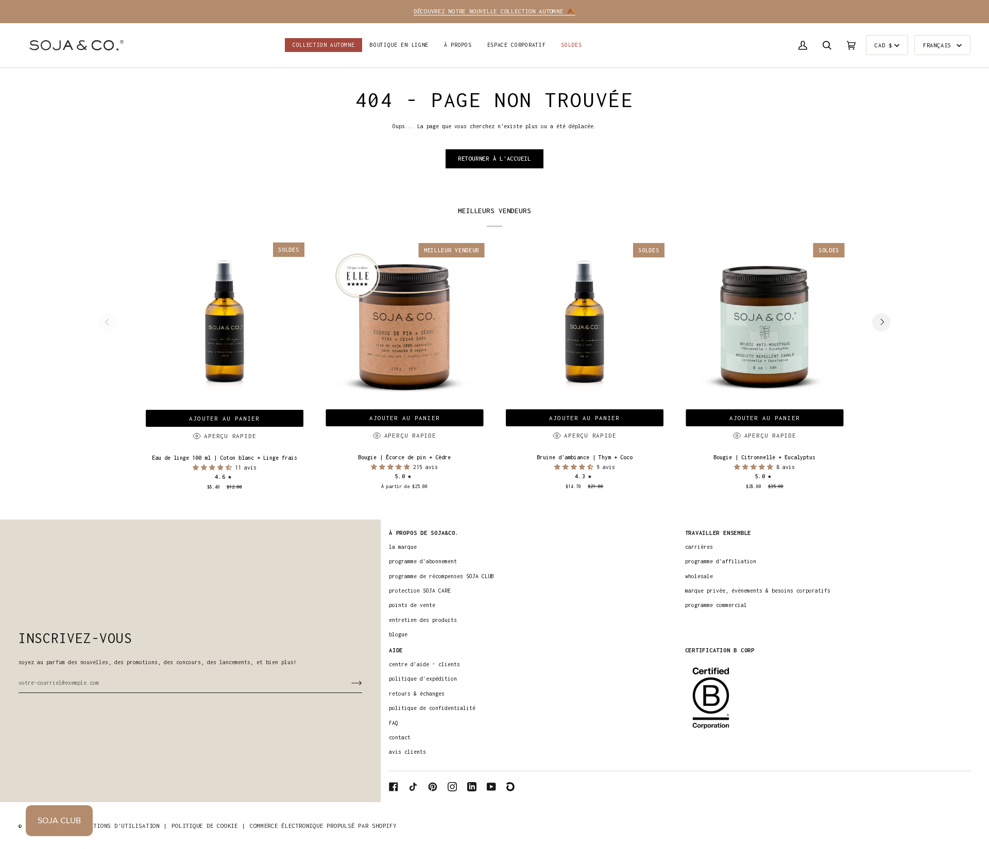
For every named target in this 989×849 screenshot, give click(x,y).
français (938, 45)
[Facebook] (393, 786)
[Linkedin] (471, 786)
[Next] (881, 322)
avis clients (407, 752)
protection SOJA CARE (420, 590)
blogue (398, 634)
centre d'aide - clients (424, 664)
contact (400, 737)
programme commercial (716, 605)
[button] (399, 45)
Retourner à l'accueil (494, 158)
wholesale (699, 576)
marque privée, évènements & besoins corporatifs (757, 590)
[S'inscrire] (348, 682)
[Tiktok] (413, 786)
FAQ (393, 723)
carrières (699, 547)
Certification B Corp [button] (720, 650)
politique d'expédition (423, 678)
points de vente (412, 605)
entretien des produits (423, 620)
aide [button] (396, 650)
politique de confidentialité (432, 708)
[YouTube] (491, 786)
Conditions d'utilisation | (121, 825)
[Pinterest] (432, 786)
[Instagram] (452, 786)
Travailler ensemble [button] (718, 532)
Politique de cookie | (208, 825)
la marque (403, 547)
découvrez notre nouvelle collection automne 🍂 (494, 11)
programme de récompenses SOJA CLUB (441, 576)
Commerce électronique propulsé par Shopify (323, 825)
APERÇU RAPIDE (230, 435)
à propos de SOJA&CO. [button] (423, 532)
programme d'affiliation (720, 561)
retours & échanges (417, 693)
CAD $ (883, 45)
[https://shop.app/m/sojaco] (511, 786)
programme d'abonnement (423, 561)
